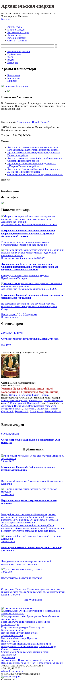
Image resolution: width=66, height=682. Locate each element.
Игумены (23, 660)
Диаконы (58, 663)
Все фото (6, 344)
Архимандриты (9, 660)
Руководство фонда (27, 632)
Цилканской (20, 406)
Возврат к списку (10, 317)
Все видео (6, 442)
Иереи (33, 663)
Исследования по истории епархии (19, 646)
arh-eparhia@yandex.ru (12, 671)
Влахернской (36, 411)
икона (54, 391)
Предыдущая (8, 314)
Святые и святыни (17, 40)
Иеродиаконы (8, 663)
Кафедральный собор (12, 630)
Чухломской (43, 408)
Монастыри (13, 78)
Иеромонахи (46, 660)
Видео (10, 59)
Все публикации (33, 600)
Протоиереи (22, 663)
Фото (10, 57)
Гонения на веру (47, 646)
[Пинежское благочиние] (14, 86)
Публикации (14, 54)
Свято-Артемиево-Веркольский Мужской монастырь (35, 174)
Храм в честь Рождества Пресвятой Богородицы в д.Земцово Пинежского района (33, 170)
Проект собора (9, 632)
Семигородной (18, 403)
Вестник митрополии (18, 51)
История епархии (10, 641)
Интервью (30, 621)
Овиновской (35, 400)
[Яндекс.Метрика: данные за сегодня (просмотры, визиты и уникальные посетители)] (11, 676)
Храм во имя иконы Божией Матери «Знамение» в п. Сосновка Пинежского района (35, 159)
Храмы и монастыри (18, 32)
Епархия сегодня (16, 29)
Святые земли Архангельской (16, 652)
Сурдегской (7, 411)
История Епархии (16, 38)
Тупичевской (21, 411)
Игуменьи (34, 660)
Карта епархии (36, 627)
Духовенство (14, 35)
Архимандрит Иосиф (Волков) (33, 122)
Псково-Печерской (53, 400)
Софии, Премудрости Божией (24, 395)
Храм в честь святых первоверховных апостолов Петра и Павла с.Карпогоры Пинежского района (32, 148)
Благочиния (13, 75)
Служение (18, 621)
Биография (7, 621)
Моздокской (7, 408)
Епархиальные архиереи (38, 643)
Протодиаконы (44, 663)
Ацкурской (7, 406)
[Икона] (10, 377)
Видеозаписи (43, 621)
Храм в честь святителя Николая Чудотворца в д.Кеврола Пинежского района (31, 165)
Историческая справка (13, 643)
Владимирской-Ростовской (42, 406)
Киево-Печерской (10, 400)
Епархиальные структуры (14, 627)
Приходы (12, 81)
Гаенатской (29, 408)
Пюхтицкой (33, 403)
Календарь (12, 62)
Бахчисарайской (53, 411)
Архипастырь (14, 27)
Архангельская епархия (27, 6)
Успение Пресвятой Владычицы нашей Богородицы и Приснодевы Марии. (27, 390)
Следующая (31, 314)
